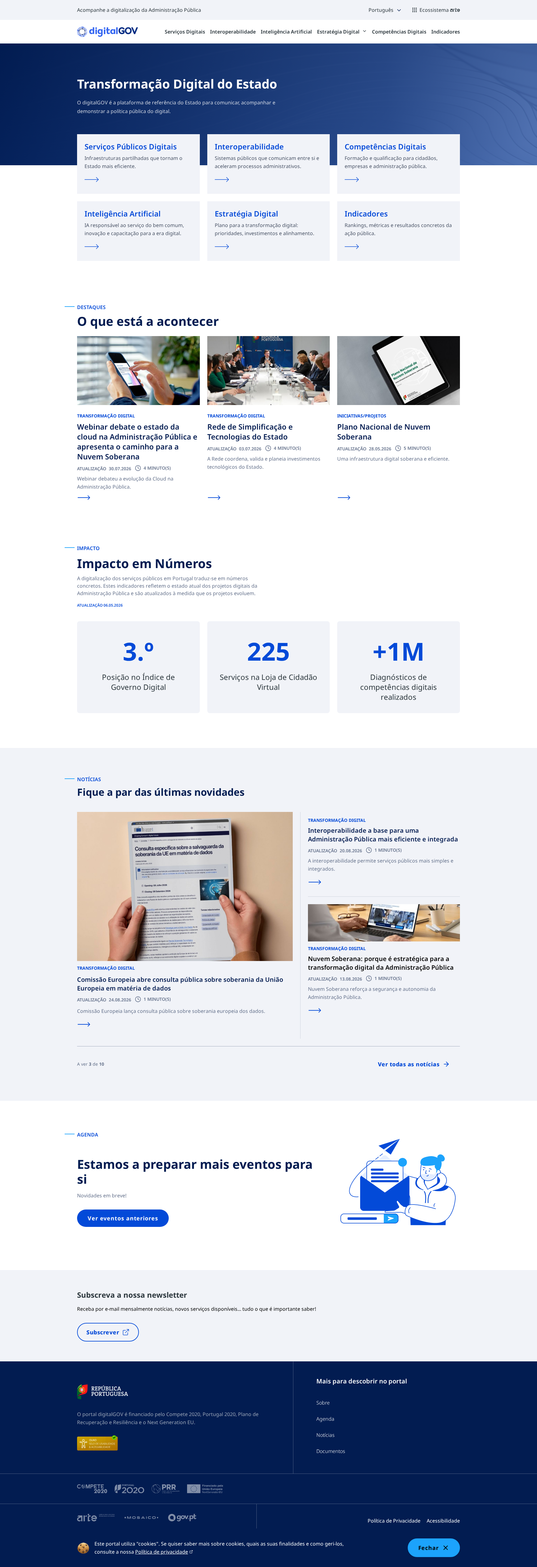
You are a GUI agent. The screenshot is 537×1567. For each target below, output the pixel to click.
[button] (385, 9)
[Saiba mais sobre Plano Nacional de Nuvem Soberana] (344, 497)
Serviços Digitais (185, 31)
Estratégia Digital (339, 31)
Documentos (330, 1451)
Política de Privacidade (394, 1520)
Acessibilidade (443, 1520)
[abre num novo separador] (102, 1391)
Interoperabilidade (233, 31)
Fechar (428, 1547)
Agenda (325, 1418)
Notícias (325, 1435)
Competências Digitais (399, 31)
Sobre (323, 1402)
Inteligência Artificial (286, 31)
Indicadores (445, 31)
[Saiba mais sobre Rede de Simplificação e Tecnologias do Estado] (214, 497)
